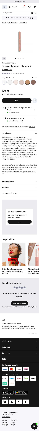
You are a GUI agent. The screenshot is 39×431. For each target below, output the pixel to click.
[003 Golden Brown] (15, 82)
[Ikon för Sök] (35, 13)
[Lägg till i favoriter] (34, 100)
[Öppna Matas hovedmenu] (4, 7)
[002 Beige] (9, 82)
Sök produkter (8, 13)
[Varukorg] (35, 7)
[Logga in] (24, 7)
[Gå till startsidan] (13, 7)
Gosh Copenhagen (9, 63)
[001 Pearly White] (4, 82)
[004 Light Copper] (21, 82)
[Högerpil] (35, 333)
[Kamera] (32, 13)
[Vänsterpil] (29, 333)
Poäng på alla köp (19, 2)
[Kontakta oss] (34, 426)
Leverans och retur (9, 193)
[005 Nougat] (27, 82)
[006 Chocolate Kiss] (33, 82)
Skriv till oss (6, 417)
